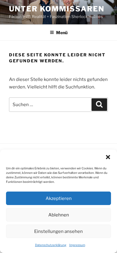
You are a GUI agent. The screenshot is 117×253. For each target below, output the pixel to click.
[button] (108, 157)
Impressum (77, 245)
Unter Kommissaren (56, 8)
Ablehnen (58, 215)
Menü (62, 32)
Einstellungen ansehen (58, 231)
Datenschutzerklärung (50, 245)
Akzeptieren (59, 198)
